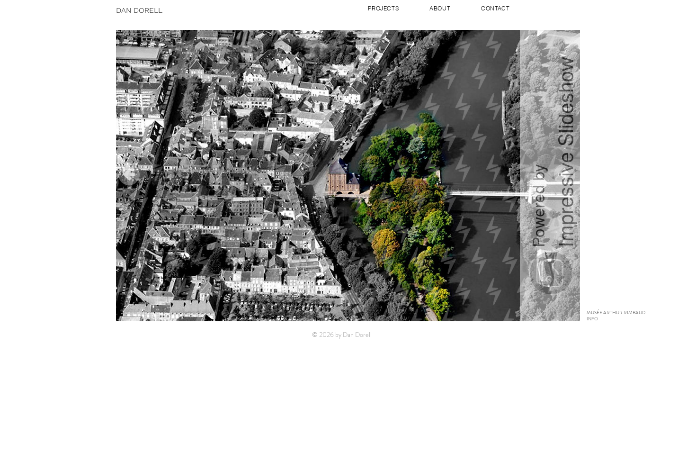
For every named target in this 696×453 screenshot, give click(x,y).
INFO (592, 318)
